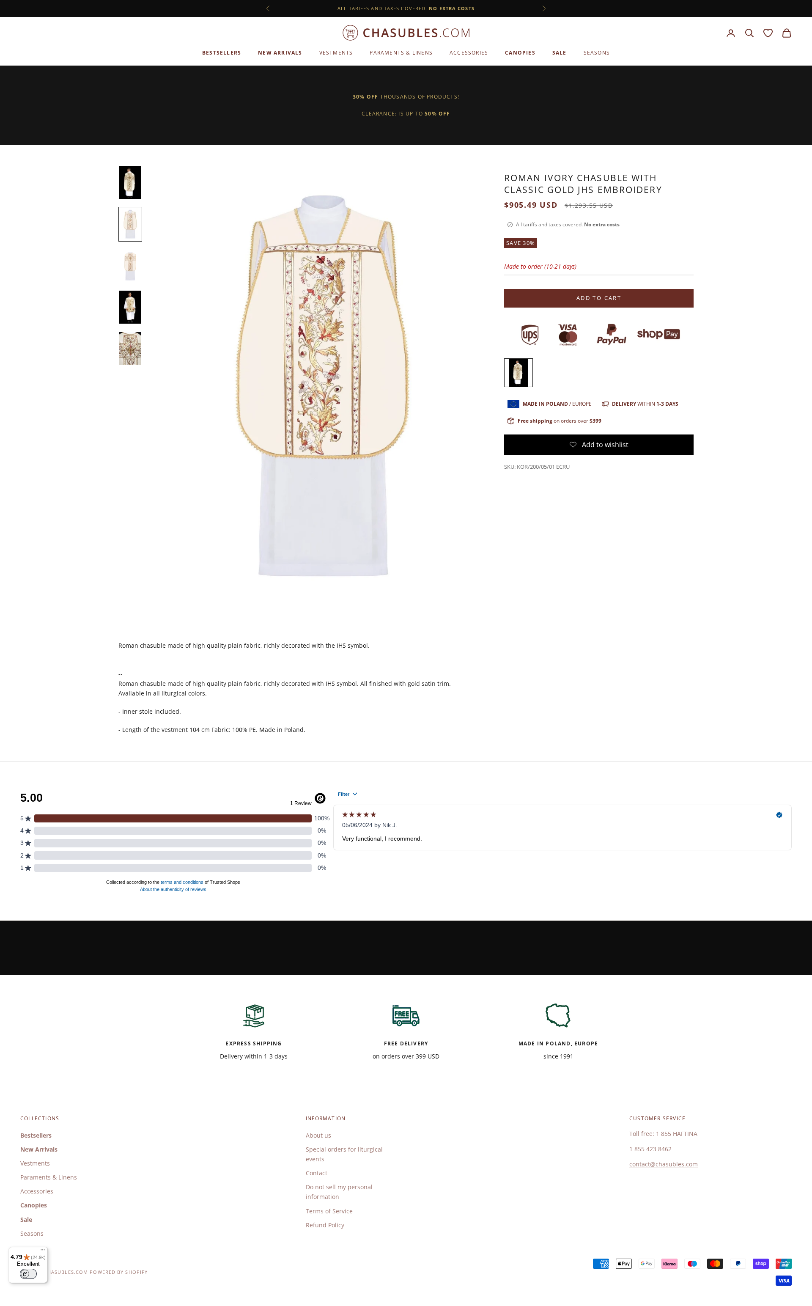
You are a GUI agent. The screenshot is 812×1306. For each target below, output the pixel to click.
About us (318, 1135)
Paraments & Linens (401, 52)
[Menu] (43, 1252)
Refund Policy (325, 1225)
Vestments (336, 52)
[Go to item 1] (130, 182)
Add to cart (598, 298)
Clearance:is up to (406, 113)
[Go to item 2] (130, 224)
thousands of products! (406, 96)
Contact (316, 1173)
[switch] (28, 1274)
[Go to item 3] (130, 265)
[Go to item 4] (130, 307)
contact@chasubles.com (663, 1164)
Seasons (597, 52)
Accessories (469, 52)
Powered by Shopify (119, 1272)
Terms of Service (329, 1211)
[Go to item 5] (130, 348)
